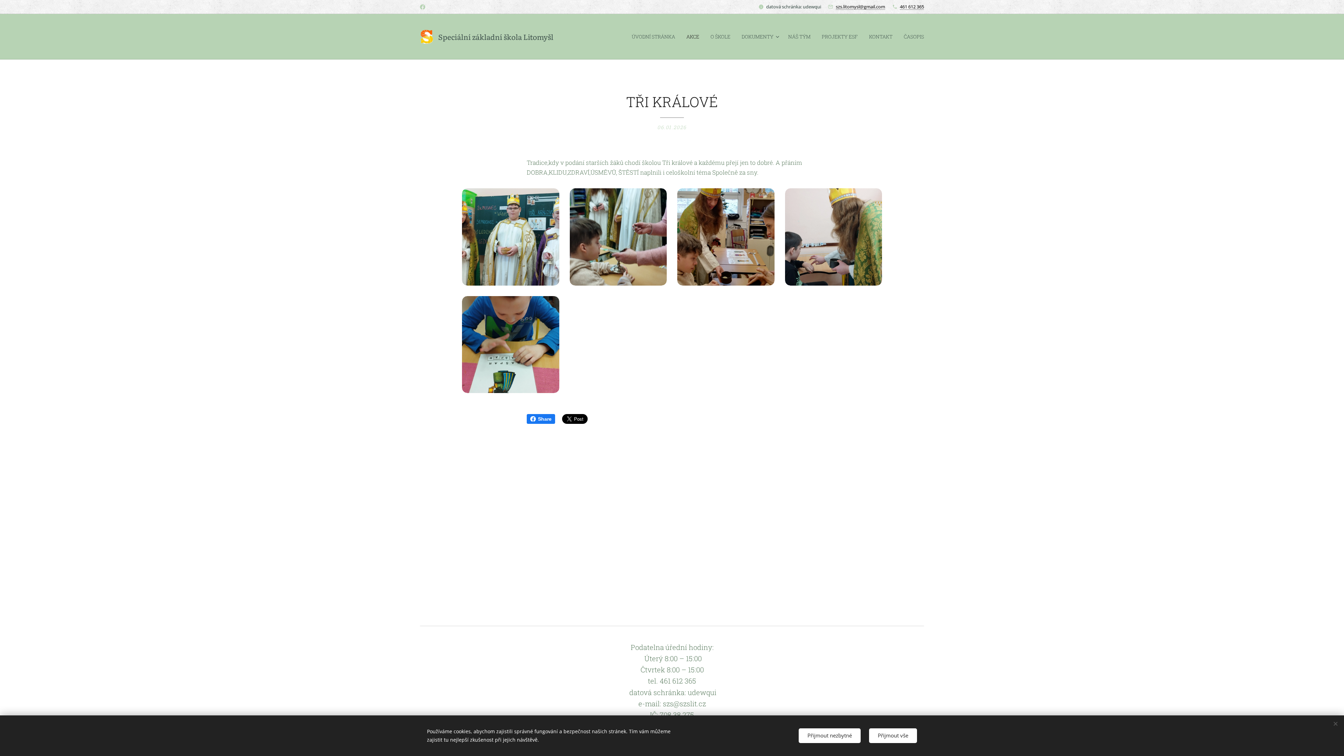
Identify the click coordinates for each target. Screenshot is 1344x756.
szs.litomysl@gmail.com (860, 7)
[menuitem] (655, 37)
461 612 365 (912, 7)
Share (545, 419)
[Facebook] (422, 7)
